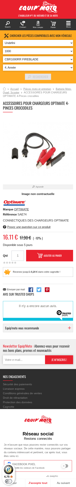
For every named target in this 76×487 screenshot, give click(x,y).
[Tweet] (39, 289)
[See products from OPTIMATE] (14, 202)
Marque (8, 209)
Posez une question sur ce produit (28, 227)
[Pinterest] (47, 289)
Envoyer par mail (16, 289)
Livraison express (14, 388)
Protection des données (17, 402)
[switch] (8, 481)
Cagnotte (8, 406)
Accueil (4, 89)
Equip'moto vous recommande (22, 328)
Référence (10, 214)
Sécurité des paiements (17, 384)
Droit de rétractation (15, 397)
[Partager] (30, 289)
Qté (5, 255)
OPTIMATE (21, 209)
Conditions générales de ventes (22, 393)
